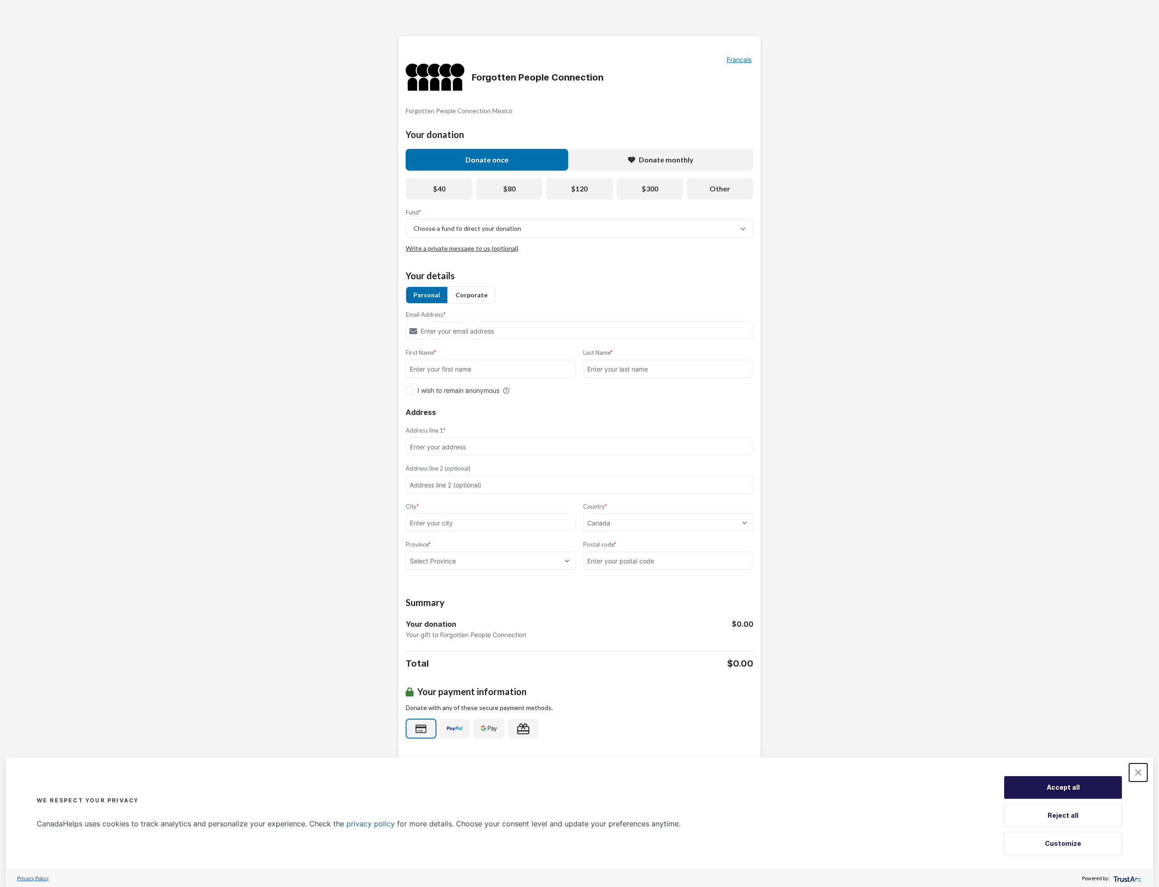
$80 (509, 188)
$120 (579, 188)
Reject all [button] (1063, 815)
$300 (650, 188)
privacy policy (370, 823)
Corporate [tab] (471, 295)
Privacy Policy (33, 878)
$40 (439, 188)
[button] (1138, 772)
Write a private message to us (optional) (462, 248)
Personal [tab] (426, 295)
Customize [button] (1063, 843)
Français (739, 59)
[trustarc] (1127, 878)
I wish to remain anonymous (458, 390)
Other (719, 188)
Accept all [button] (1063, 787)
